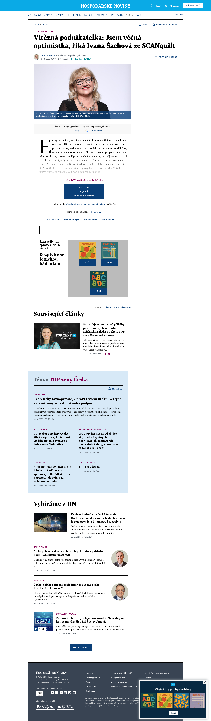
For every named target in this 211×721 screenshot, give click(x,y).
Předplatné (193, 5)
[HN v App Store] (65, 707)
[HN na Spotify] (69, 692)
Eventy (148, 678)
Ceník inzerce (91, 691)
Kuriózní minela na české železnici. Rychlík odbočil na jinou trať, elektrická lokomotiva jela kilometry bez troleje (98, 518)
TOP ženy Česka (69, 379)
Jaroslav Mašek (48, 55)
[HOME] (29, 15)
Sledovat (76, 131)
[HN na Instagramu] (61, 692)
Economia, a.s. (54, 677)
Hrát (88, 262)
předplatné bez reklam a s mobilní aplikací (86, 204)
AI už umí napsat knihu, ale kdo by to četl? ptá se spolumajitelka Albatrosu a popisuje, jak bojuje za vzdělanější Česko (52, 474)
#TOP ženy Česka (50, 219)
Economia (89, 682)
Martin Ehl (40, 580)
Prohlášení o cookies (119, 678)
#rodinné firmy (90, 219)
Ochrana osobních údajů (121, 673)
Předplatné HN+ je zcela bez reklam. (117, 307)
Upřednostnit (96, 131)
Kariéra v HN (91, 687)
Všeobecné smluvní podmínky (124, 687)
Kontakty (89, 673)
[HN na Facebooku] (56, 692)
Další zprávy (81, 647)
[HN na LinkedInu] (65, 692)
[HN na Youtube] (74, 692)
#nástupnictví (107, 219)
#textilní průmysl (71, 219)
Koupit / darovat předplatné (157, 673)
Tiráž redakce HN (92, 678)
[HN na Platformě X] (52, 692)
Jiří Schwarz (40, 547)
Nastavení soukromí (119, 682)
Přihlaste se (95, 212)
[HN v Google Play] (45, 707)
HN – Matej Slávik (83, 116)
